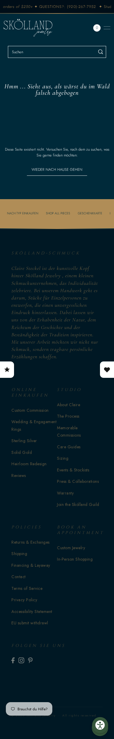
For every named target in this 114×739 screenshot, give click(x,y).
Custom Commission (30, 410)
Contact (18, 577)
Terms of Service (26, 588)
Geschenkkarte (90, 213)
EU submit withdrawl (29, 623)
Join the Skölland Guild (78, 504)
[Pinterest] (30, 660)
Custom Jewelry (71, 548)
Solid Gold (21, 452)
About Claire (68, 405)
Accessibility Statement (31, 611)
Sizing (62, 458)
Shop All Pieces (58, 213)
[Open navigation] (106, 27)
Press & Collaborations (78, 481)
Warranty (65, 493)
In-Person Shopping (75, 559)
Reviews (18, 475)
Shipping (19, 554)
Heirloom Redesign (29, 464)
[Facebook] (13, 660)
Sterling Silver (24, 441)
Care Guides (69, 447)
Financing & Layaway (30, 565)
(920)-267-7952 (79, 6)
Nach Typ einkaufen (22, 213)
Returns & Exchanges (30, 542)
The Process (68, 416)
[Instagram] (21, 660)
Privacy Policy (24, 600)
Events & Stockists (73, 470)
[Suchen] (101, 52)
